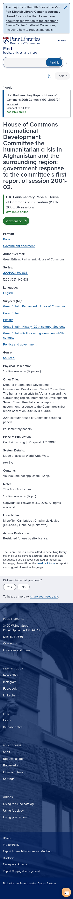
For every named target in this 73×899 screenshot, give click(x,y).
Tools (61, 76)
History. (8, 320)
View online (14, 221)
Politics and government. (20, 344)
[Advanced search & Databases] (67, 62)
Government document (19, 246)
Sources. (9, 358)
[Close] (66, 7)
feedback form (46, 563)
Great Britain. (12, 313)
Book (6, 239)
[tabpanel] (36, 210)
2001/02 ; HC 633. (15, 272)
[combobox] (24, 62)
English (8, 293)
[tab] (36, 103)
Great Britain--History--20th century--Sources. (34, 326)
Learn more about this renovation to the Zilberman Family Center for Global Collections (32, 20)
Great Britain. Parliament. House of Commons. (34, 306)
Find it (54, 62)
